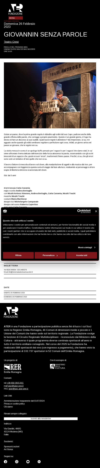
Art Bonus (8, 449)
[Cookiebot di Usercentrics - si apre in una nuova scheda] (79, 211)
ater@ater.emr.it (16, 386)
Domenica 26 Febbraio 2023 (15, 297)
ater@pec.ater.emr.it (18, 389)
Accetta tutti (81, 255)
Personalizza (48, 255)
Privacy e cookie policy (14, 404)
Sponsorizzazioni (11, 446)
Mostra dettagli (85, 247)
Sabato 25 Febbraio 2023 (14, 293)
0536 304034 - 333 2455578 (16, 270)
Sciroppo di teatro (11, 21)
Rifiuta (18, 255)
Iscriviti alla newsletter (41, 418)
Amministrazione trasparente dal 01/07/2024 (24, 401)
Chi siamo (8, 407)
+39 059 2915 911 (15, 383)
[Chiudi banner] (96, 211)
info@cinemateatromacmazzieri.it (20, 272)
